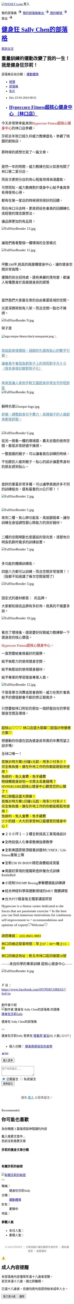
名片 (12, 91)
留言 (46, 1035)
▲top (5, 1053)
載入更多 (8, 1060)
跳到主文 (8, 48)
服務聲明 (41, 1251)
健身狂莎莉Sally (12, 1014)
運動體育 (33, 74)
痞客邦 (38, 1035)
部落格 (13, 86)
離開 (21, 1296)
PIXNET (18, 1247)
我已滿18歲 (9, 1296)
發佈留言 (8, 1083)
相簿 (12, 82)
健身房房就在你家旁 (38, 1046)
